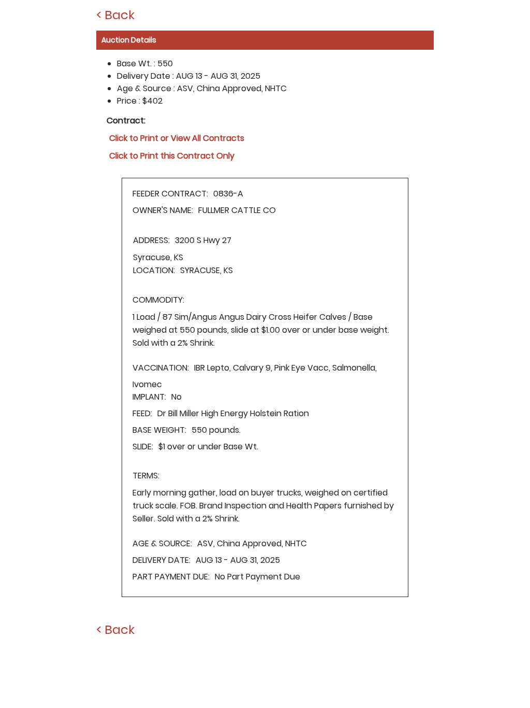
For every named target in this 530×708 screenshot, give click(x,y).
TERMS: (145, 476)
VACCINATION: (160, 368)
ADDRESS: (151, 240)
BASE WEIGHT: (159, 430)
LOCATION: (154, 270)
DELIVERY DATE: (161, 560)
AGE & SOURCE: (162, 543)
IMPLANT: (149, 397)
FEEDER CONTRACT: (170, 194)
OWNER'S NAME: (162, 210)
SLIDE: (142, 446)
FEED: (142, 413)
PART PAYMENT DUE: (171, 577)
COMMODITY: (158, 300)
